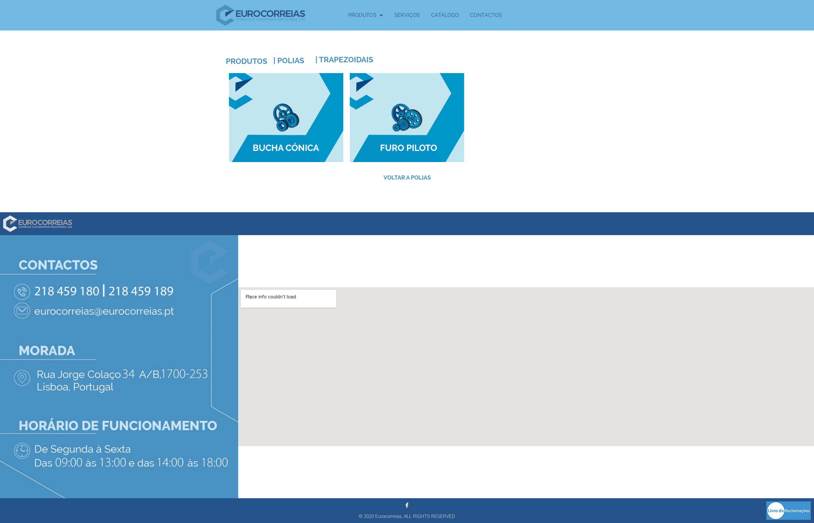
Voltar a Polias (407, 177)
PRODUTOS (246, 61)
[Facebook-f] (407, 505)
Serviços (407, 15)
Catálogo (445, 15)
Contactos (486, 15)
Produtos (362, 15)
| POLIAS (288, 60)
